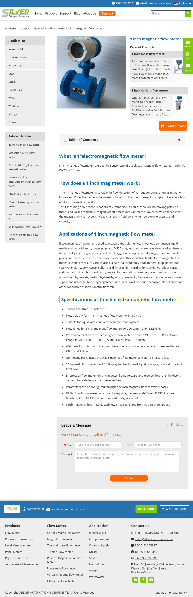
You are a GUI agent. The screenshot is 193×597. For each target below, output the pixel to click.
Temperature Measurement (22, 564)
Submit (129, 478)
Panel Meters (13, 552)
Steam (12, 81)
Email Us (177, 424)
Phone (128, 445)
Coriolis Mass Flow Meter (63, 533)
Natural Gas (15, 90)
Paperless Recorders (18, 558)
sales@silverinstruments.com (155, 3)
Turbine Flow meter (60, 552)
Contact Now (176, 126)
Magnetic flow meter (60, 539)
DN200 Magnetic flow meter (24, 194)
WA (186, 59)
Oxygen (12, 122)
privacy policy (178, 592)
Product (51, 13)
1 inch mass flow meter (148, 54)
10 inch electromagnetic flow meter (24, 204)
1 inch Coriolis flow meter (150, 90)
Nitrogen (13, 114)
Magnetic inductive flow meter (21, 155)
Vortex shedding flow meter (65, 574)
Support (65, 13)
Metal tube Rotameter (61, 568)
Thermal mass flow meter (63, 545)
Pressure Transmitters (19, 539)
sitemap (161, 592)
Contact (107, 13)
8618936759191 (35, 509)
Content (66, 454)
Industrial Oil (15, 49)
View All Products (174, 509)
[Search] (188, 14)
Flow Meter (57, 28)
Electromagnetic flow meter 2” (23, 216)
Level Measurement (18, 545)
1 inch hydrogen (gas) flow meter (23, 237)
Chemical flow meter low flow (24, 226)
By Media (40, 28)
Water (11, 98)
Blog (77, 13)
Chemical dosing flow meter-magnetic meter (24, 167)
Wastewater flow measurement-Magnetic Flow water (24, 181)
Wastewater (15, 106)
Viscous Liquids (17, 65)
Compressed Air (17, 57)
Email (68, 445)
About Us (89, 13)
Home (38, 13)
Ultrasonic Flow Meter (61, 581)
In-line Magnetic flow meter (23, 144)
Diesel (11, 73)
